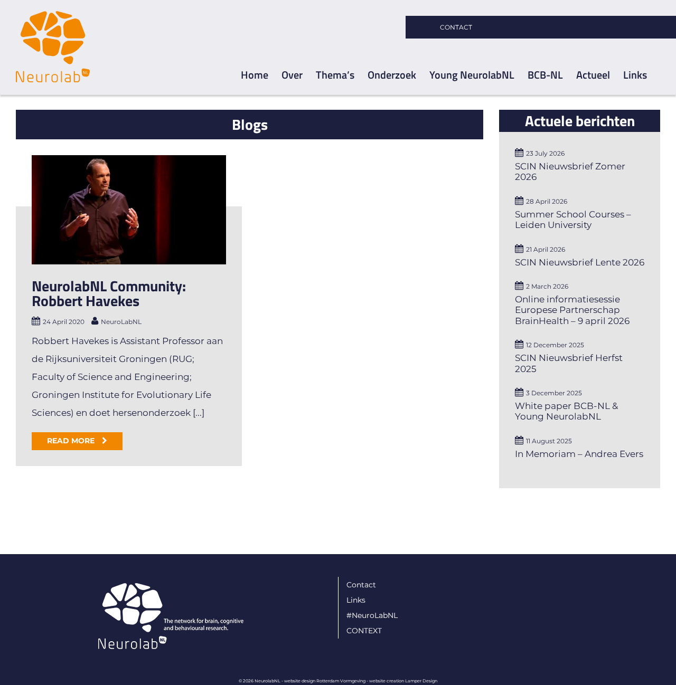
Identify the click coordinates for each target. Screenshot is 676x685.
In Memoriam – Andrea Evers (579, 454)
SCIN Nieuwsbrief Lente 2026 (579, 262)
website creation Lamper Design (403, 680)
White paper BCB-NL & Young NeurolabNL (566, 411)
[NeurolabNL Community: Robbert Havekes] (129, 209)
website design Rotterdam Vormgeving (324, 680)
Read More (72, 440)
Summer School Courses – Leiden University (573, 219)
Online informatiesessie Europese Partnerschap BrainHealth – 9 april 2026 (572, 310)
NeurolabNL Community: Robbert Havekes (109, 293)
